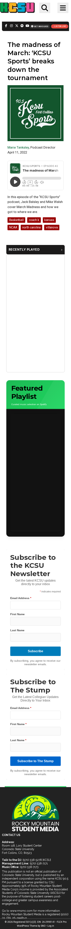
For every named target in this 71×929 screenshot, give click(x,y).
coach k (34, 220)
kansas (49, 220)
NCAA (13, 227)
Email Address (20, 598)
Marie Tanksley (18, 147)
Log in (51, 925)
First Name (17, 614)
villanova (52, 227)
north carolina (31, 227)
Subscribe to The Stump (35, 761)
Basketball (16, 220)
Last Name (17, 630)
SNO (43, 925)
